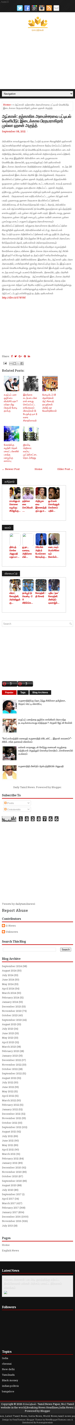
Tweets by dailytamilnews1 (18, 904)
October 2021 (9, 1122)
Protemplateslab (45, 1422)
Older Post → (65, 469)
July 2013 (7, 1225)
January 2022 (10, 1109)
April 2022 (8, 1095)
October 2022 (10, 1069)
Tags (23, 692)
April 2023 (8, 1042)
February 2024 (10, 997)
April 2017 (8, 1198)
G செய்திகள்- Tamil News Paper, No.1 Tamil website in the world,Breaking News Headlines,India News (37, 1405)
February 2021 (10, 1158)
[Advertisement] (37, 60)
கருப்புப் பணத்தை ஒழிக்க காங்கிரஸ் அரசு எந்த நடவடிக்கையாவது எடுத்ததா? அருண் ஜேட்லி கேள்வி (45, 721)
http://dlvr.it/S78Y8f (14, 297)
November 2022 (12, 1064)
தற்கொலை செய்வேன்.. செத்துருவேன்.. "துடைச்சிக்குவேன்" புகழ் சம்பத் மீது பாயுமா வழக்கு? (27, 505)
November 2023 (12, 1011)
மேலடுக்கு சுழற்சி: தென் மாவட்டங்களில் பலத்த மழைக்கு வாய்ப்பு (11, 453)
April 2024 (8, 988)
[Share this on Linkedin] (29, 356)
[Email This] (11, 363)
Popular (9, 692)
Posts (10, 803)
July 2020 (7, 1190)
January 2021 (10, 1163)
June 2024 (8, 979)
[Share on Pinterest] (25, 356)
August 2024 (9, 970)
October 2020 (10, 1176)
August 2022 (9, 1078)
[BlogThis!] (15, 363)
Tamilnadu (8, 1374)
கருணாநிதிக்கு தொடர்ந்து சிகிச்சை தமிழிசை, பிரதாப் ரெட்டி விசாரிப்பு (42, 702)
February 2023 (10, 1051)
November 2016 (11, 1221)
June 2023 (8, 1033)
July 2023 (7, 1028)
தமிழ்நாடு (9, 481)
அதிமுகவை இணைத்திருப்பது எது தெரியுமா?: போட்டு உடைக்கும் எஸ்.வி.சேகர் (41, 505)
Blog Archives (40, 692)
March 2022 (9, 1100)
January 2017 (10, 1212)
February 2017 (10, 1207)
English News (10, 1250)
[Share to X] (18, 363)
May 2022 (7, 1091)
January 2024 (10, 1002)
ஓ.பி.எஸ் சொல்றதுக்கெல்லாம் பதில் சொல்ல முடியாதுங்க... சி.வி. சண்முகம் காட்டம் (54, 505)
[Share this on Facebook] (11, 356)
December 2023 (11, 1006)
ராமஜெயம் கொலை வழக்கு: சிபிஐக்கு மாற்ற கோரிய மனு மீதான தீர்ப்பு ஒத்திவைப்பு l (15, 505)
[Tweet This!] (15, 356)
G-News (11, 925)
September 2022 (12, 1073)
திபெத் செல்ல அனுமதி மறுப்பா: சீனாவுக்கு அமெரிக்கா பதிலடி (14, 551)
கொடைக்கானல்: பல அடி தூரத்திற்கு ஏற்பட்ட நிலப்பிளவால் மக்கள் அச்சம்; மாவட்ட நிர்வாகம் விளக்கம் (33, 1284)
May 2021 (7, 1145)
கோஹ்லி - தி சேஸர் (40, 594)
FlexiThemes (18, 1419)
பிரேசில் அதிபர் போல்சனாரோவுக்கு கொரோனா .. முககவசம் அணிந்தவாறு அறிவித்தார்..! (40, 551)
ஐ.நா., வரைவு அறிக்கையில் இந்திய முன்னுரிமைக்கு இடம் (27, 551)
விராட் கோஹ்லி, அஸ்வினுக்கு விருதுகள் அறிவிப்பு (14, 597)
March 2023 (9, 1046)
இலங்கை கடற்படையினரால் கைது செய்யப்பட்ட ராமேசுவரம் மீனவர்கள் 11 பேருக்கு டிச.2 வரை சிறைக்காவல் (30, 407)
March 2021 (9, 1154)
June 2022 (8, 1087)
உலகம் (8, 527)
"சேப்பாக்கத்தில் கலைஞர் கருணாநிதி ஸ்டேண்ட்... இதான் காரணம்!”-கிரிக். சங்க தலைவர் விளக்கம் (37, 740)
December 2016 (11, 1216)
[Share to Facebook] (22, 363)
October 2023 (10, 1015)
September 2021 (11, 1127)
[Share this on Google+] (20, 356)
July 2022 (7, 1082)
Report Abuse (15, 910)
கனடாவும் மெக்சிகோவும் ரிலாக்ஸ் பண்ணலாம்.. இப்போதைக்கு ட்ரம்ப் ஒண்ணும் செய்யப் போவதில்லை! (53, 551)
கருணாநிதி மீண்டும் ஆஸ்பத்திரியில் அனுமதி (41, 766)
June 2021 (8, 1140)
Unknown (12, 931)
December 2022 (11, 1060)
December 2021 (11, 1113)
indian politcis (10, 1386)
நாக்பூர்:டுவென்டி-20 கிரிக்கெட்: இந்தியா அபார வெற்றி (27, 597)
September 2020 (12, 1181)
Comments (14, 809)
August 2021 (9, 1131)
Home (7, 104)
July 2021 (7, 1136)
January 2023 (10, 1055)
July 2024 (7, 975)
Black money (10, 1380)
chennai (7, 1363)
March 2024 (9, 993)
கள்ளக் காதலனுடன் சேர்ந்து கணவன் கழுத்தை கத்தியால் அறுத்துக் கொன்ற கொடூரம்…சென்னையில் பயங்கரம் (45, 750)
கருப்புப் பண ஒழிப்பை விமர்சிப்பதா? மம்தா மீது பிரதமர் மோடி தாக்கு (11, 402)
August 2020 (9, 1185)
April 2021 (8, 1149)
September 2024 (12, 966)
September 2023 (12, 1020)
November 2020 (12, 1172)
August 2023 (9, 1024)
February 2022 (10, 1104)
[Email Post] (4, 363)
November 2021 (11, 1118)
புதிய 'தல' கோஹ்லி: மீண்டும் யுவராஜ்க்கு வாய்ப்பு (54, 597)
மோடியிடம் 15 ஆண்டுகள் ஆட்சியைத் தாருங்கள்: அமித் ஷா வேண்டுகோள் (49, 402)
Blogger (56, 787)
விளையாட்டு (11, 573)
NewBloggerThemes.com (58, 1419)
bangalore (8, 1391)
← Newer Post (11, 469)
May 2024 (8, 984)
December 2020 (11, 1167)
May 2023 (7, 1037)
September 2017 (12, 1194)
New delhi (8, 1369)
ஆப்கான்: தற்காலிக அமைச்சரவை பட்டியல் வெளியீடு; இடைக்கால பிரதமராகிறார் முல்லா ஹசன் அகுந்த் (36, 121)
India (5, 1358)
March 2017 (9, 1203)
